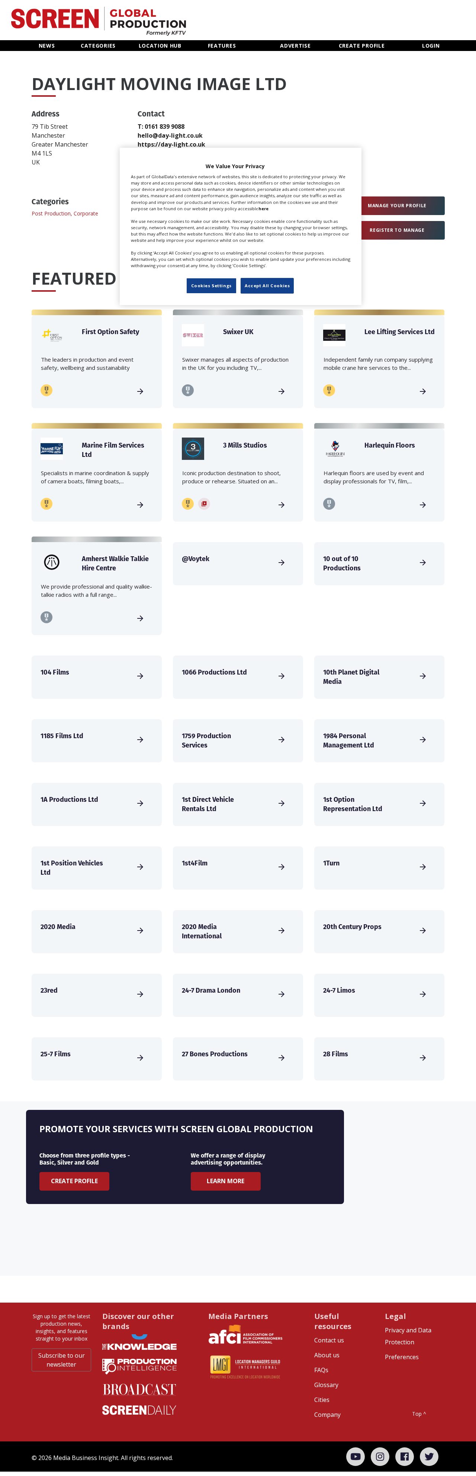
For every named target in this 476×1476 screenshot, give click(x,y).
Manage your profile (397, 205)
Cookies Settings (211, 285)
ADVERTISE (295, 45)
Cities (321, 1400)
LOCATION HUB (160, 45)
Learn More (225, 1181)
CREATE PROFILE (362, 45)
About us (327, 1355)
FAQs (321, 1370)
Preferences (402, 1357)
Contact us (329, 1340)
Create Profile (74, 1181)
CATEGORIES (98, 45)
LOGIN (431, 45)
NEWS (47, 45)
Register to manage (397, 230)
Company (327, 1415)
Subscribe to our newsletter (61, 1359)
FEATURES (222, 45)
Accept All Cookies (267, 285)
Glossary (326, 1385)
